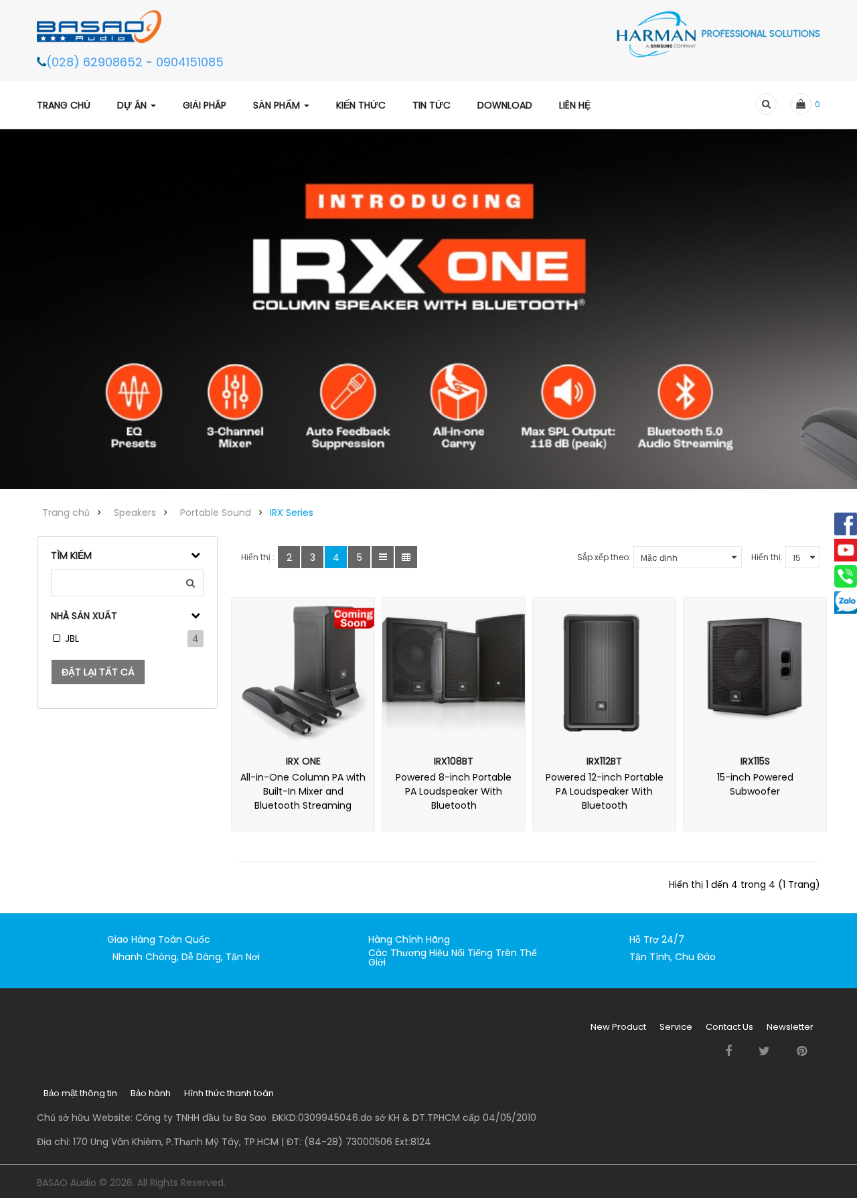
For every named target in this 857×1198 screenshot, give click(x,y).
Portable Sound (215, 512)
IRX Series (291, 512)
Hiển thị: (767, 557)
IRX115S (755, 761)
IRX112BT (604, 761)
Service (675, 1026)
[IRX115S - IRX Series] (755, 669)
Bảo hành (151, 1093)
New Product (618, 1026)
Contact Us (729, 1026)
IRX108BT (453, 761)
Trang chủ (66, 512)
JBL (72, 638)
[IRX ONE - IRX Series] (303, 669)
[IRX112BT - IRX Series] (604, 669)
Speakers (135, 512)
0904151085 (190, 62)
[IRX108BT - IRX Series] (453, 669)
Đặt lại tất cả (98, 672)
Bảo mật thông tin (80, 1093)
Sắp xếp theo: (604, 557)
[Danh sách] (383, 557)
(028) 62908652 (96, 62)
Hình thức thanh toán (229, 1093)
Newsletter (790, 1026)
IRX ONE (303, 761)
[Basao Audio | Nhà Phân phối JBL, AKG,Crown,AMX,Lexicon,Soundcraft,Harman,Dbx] (106, 26)
